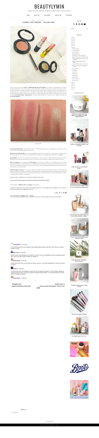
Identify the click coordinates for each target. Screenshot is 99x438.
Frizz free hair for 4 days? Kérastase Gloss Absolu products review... (79, 215)
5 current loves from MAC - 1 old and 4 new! (80, 63)
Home (28, 15)
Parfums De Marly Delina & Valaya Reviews (79, 286)
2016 (72, 87)
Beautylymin (49, 6)
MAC (35, 196)
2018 (72, 84)
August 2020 (74, 68)
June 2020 (74, 72)
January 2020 (74, 80)
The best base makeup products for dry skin (79, 145)
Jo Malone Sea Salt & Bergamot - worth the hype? (79, 260)
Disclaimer (47, 15)
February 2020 (75, 78)
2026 (72, 37)
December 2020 (75, 48)
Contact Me (58, 15)
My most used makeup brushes (79, 314)
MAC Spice (51, 196)
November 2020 (75, 50)
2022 (72, 44)
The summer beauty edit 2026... (79, 336)
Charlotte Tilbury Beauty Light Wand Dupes (80, 56)
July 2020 (74, 70)
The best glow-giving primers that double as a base (79, 237)
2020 (72, 47)
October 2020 (74, 52)
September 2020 (75, 53)
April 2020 (74, 75)
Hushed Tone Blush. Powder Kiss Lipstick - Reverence (23, 196)
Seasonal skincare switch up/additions (78, 55)
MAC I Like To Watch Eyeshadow (43, 196)
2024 (72, 40)
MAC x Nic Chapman (57, 196)
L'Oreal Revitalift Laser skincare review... (79, 167)
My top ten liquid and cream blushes (79, 187)
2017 (72, 85)
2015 (72, 89)
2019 (72, 82)
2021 (72, 45)
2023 (72, 42)
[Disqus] (38, 221)
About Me (36, 15)
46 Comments (31, 195)
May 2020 (74, 73)
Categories (69, 15)
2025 (72, 39)
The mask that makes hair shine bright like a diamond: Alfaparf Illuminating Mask (79, 115)
